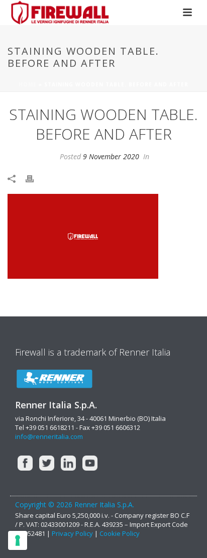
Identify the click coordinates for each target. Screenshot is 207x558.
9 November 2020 (111, 156)
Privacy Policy (73, 533)
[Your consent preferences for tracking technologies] (17, 540)
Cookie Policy (119, 533)
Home (28, 84)
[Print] (35, 178)
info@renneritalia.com (49, 436)
